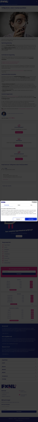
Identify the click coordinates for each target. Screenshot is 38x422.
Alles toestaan (30, 219)
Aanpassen (18, 219)
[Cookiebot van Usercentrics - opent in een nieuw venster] (32, 202)
